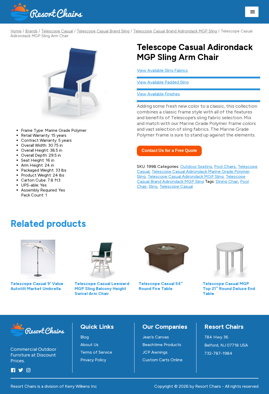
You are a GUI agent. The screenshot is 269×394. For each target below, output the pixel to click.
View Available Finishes (158, 93)
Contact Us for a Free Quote (169, 150)
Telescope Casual (57, 31)
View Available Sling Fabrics (162, 70)
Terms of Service (96, 352)
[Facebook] (13, 370)
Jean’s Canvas (155, 337)
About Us (89, 344)
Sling (153, 186)
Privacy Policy (93, 359)
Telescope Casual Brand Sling (103, 31)
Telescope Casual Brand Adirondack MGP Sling (175, 31)
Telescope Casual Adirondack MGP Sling (186, 176)
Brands (31, 31)
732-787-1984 (218, 353)
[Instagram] (28, 370)
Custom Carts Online (162, 359)
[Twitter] (20, 370)
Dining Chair (227, 181)
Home (16, 31)
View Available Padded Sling (163, 82)
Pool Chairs (225, 166)
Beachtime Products (161, 344)
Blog (84, 337)
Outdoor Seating (196, 166)
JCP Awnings (155, 352)
